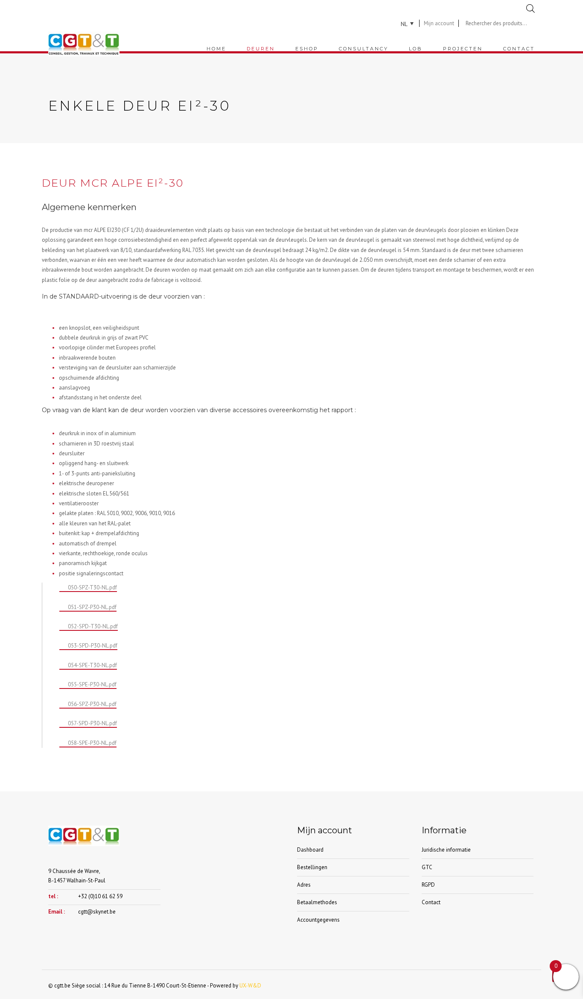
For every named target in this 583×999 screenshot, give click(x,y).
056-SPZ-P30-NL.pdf (92, 704)
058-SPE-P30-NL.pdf (92, 743)
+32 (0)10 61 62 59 (100, 896)
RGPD (428, 884)
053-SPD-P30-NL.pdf (92, 645)
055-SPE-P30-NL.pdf (92, 684)
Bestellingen (312, 867)
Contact (519, 49)
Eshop (306, 49)
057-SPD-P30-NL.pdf (92, 723)
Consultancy (363, 49)
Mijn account (439, 23)
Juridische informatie (446, 849)
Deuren (261, 49)
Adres (304, 884)
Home (216, 49)
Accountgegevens (318, 919)
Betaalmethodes (317, 902)
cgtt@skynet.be (97, 911)
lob (416, 49)
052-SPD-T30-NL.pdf (93, 626)
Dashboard (310, 849)
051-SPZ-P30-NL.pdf (92, 607)
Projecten (463, 49)
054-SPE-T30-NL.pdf (92, 665)
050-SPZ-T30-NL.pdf (92, 587)
